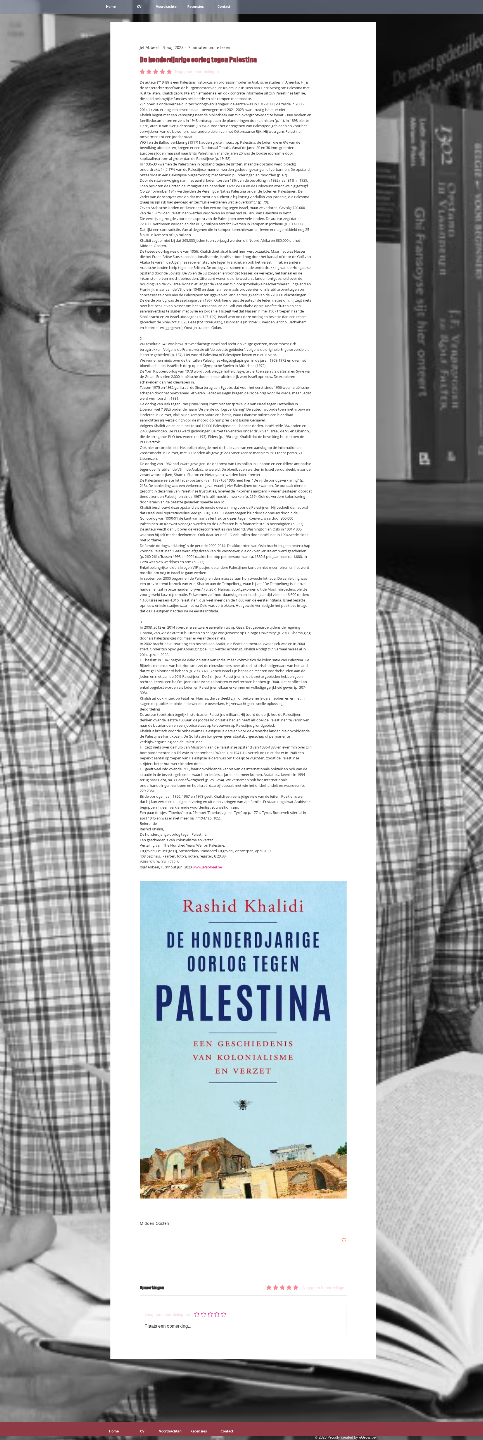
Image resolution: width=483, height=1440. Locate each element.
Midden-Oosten (154, 1223)
